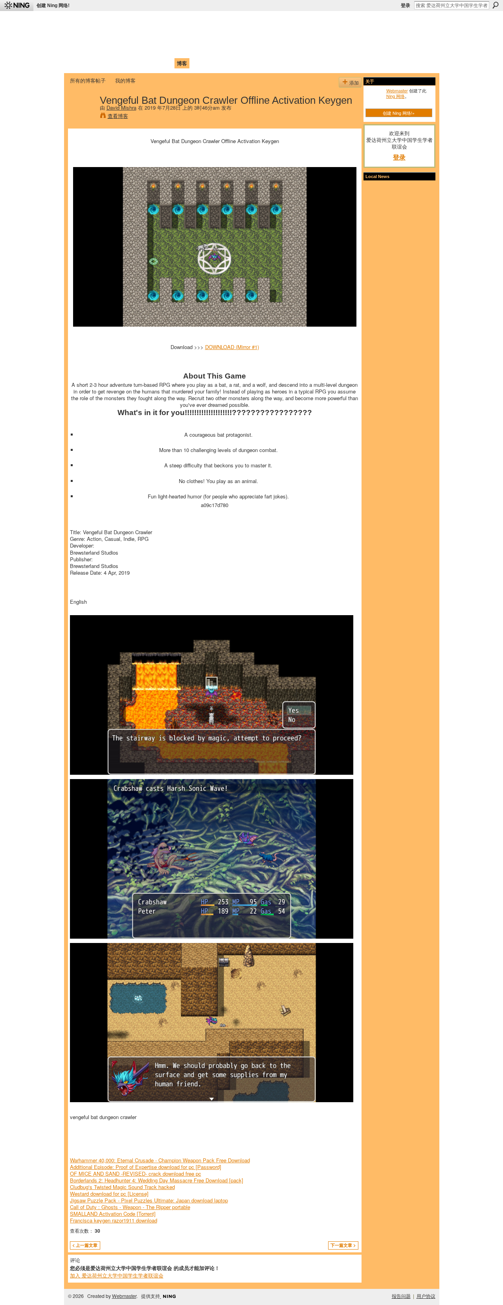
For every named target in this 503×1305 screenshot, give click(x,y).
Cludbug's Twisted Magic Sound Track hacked (122, 1187)
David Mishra (121, 107)
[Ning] (16, 5)
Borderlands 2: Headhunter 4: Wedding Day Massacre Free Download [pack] (156, 1180)
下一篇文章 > (343, 1245)
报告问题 (401, 1295)
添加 (354, 82)
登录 (405, 5)
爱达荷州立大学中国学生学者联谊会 (173, 22)
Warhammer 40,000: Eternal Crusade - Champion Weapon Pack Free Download (160, 1160)
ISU (213, 63)
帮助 (198, 63)
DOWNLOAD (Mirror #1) (232, 347)
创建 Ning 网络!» (399, 113)
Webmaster (397, 90)
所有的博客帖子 (88, 80)
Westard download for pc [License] (109, 1193)
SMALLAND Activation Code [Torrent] (113, 1213)
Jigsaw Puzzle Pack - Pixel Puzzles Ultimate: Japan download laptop (149, 1200)
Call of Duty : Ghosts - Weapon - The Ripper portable (130, 1207)
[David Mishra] (82, 116)
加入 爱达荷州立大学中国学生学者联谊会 (116, 1275)
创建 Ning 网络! (53, 5)
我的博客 (125, 80)
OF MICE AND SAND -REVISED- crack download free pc (135, 1173)
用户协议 (426, 1295)
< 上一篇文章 (84, 1245)
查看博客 (118, 115)
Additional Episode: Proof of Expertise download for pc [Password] (145, 1167)
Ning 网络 (395, 96)
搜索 (495, 5)
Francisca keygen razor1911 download (113, 1220)
